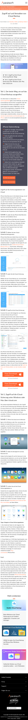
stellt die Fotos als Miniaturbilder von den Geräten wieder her (14, 366)
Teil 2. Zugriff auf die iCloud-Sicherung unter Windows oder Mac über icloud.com (13, 81)
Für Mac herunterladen (9, 182)
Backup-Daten (10, 6)
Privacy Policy (13, 718)
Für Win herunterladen (9, 177)
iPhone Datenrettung (11, 127)
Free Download (11, 374)
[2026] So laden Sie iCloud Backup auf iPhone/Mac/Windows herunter (13, 642)
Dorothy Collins (13, 21)
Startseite (3, 6)
